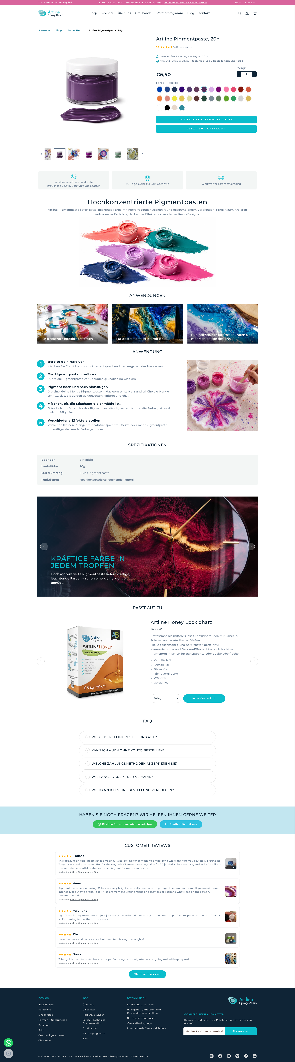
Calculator (89, 1009)
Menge (242, 68)
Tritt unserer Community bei (55, 2)
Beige (174, 108)
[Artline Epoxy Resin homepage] (50, 13)
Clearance (44, 1040)
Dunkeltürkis (174, 89)
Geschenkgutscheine (51, 1035)
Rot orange (248, 89)
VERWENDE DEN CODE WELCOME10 (185, 2)
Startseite (44, 30)
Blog (190, 13)
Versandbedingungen (140, 1023)
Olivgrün (211, 98)
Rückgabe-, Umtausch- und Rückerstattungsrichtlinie (144, 1011)
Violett (219, 89)
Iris (189, 89)
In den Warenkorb (204, 698)
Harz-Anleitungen (93, 1014)
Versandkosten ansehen (174, 61)
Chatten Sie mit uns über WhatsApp (127, 824)
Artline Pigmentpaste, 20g (84, 872)
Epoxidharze (46, 1004)
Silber (241, 98)
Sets (41, 1030)
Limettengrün (226, 98)
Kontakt (204, 13)
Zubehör (43, 1025)
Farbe (167, 82)
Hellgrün (219, 98)
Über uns (124, 13)
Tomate (241, 89)
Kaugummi (226, 89)
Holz (204, 98)
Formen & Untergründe (52, 1019)
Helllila (204, 89)
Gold (248, 98)
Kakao (197, 98)
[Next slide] (254, 661)
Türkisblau (182, 108)
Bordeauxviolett (197, 89)
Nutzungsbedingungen (141, 1018)
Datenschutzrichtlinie (140, 1004)
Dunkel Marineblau (160, 89)
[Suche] (239, 13)
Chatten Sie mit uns (183, 824)
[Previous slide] (41, 661)
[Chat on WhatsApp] (8, 1042)
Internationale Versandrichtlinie (146, 1028)
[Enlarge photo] (230, 891)
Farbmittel (75, 30)
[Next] (251, 546)
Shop (93, 13)
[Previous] (44, 546)
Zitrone (174, 98)
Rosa (233, 89)
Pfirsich (167, 98)
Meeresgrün (233, 98)
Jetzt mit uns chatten (86, 186)
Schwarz (167, 108)
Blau (167, 89)
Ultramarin (182, 89)
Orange (160, 98)
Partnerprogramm (170, 13)
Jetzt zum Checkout (206, 128)
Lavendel (211, 89)
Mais (189, 98)
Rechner (107, 13)
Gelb (182, 98)
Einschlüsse (45, 1014)
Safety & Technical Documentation (94, 1021)
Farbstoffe (44, 1009)
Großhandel (143, 13)
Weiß (160, 108)
